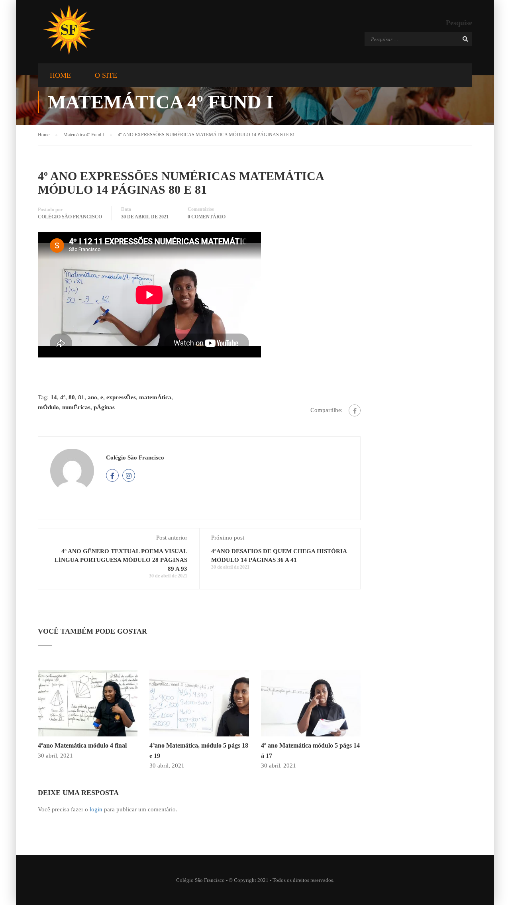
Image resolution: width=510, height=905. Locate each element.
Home (60, 75)
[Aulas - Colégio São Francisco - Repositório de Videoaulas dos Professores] (69, 29)
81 (81, 397)
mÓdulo (48, 407)
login (96, 809)
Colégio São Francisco (70, 217)
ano (92, 397)
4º (62, 397)
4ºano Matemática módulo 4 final (82, 745)
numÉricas (76, 407)
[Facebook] (355, 410)
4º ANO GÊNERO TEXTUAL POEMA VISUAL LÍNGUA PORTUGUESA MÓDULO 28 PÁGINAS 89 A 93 (121, 560)
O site (106, 75)
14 (54, 397)
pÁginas (104, 407)
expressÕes (121, 397)
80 (72, 397)
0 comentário (207, 217)
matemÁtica (155, 397)
